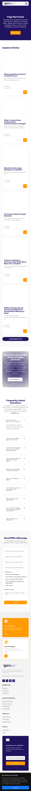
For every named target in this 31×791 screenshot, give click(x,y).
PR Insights (5, 719)
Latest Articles (6, 717)
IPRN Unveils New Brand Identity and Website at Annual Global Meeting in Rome (14, 310)
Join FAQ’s (5, 693)
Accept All (15, 787)
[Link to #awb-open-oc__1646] (26, 3)
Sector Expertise (7, 704)
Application (5, 690)
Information (5, 730)
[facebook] (3, 680)
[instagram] (7, 680)
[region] (15, 782)
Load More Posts (15, 339)
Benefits (4, 688)
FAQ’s (4, 732)
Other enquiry (9, 585)
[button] (15, 420)
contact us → (15, 413)
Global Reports (6, 722)
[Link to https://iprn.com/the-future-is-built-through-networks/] (25, 232)
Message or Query (9, 589)
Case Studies (6, 708)
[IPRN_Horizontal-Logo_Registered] (9, 3)
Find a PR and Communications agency (16, 576)
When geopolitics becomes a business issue (15, 75)
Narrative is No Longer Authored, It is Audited (13, 169)
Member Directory (7, 701)
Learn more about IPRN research (14, 579)
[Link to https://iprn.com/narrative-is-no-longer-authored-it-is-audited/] (25, 186)
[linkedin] (13, 680)
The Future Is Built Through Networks (15, 215)
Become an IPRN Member (12, 574)
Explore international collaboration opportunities (15, 582)
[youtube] (10, 680)
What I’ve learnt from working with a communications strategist (15, 122)
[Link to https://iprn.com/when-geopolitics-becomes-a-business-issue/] (25, 92)
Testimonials (6, 706)
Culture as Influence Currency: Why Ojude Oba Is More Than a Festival (15, 262)
